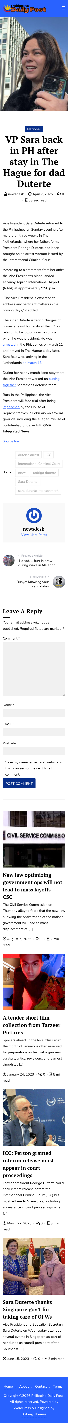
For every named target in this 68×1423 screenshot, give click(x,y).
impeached (11, 407)
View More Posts (34, 534)
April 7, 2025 (43, 194)
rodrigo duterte (44, 473)
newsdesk (16, 194)
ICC (48, 455)
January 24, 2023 (20, 1074)
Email (8, 724)
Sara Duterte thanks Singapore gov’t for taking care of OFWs (27, 1309)
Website (9, 743)
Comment (11, 638)
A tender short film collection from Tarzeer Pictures (31, 1025)
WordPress (22, 1408)
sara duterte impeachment (38, 490)
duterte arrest (28, 455)
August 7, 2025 (19, 939)
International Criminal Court (39, 463)
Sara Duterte (28, 481)
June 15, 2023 (18, 1358)
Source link (11, 441)
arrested (9, 344)
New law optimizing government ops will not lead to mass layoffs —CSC (32, 885)
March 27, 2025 (19, 1223)
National (34, 129)
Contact (41, 1386)
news (22, 473)
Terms (58, 1386)
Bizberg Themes (34, 1414)
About (24, 1386)
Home (8, 1386)
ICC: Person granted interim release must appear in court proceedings (28, 1164)
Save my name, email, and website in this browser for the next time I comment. (33, 768)
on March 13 (32, 362)
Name (8, 705)
